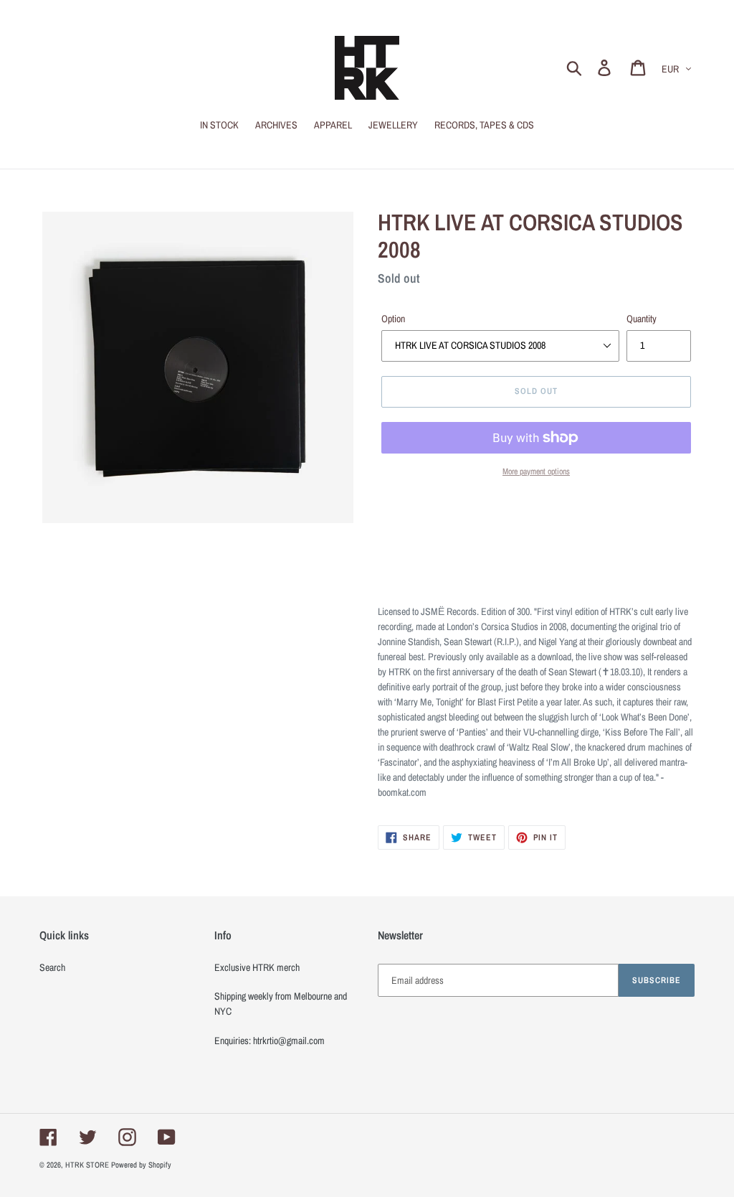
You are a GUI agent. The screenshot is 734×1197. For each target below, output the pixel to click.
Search (52, 967)
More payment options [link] (536, 471)
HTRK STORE (87, 1165)
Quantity (641, 318)
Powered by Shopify (141, 1165)
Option (393, 318)
